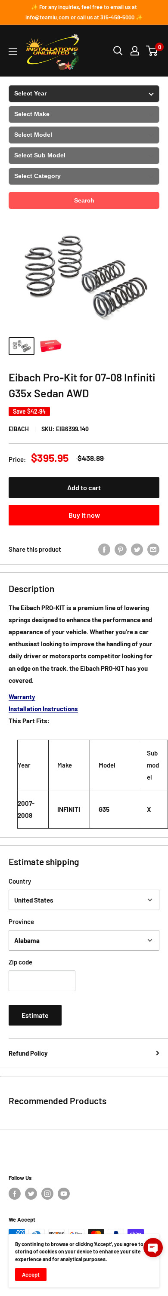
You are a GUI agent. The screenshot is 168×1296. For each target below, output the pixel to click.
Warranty (22, 696)
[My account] (135, 50)
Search (84, 200)
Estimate (35, 1015)
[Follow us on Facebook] (15, 1194)
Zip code (20, 962)
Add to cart (84, 487)
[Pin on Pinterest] (121, 549)
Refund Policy (28, 1053)
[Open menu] (13, 51)
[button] (153, 1247)
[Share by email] (153, 549)
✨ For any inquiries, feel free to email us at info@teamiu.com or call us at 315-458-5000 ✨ (84, 12)
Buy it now (84, 515)
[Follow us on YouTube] (64, 1194)
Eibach (19, 429)
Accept (31, 1274)
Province (21, 921)
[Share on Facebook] (104, 549)
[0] (152, 51)
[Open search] (118, 50)
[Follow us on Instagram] (47, 1194)
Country (20, 881)
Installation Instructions (43, 708)
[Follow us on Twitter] (31, 1194)
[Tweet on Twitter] (137, 549)
